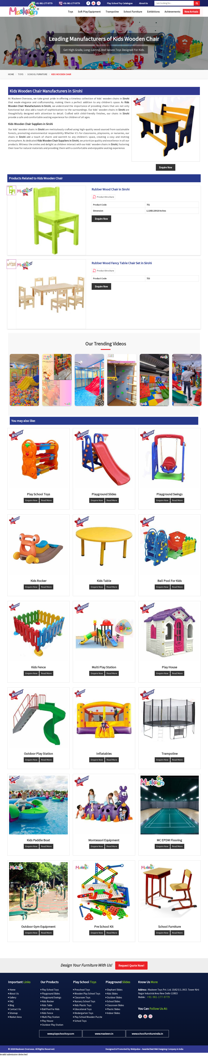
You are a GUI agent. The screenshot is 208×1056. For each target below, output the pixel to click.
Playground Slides (50, 993)
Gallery (12, 997)
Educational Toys (83, 1009)
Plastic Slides (113, 1009)
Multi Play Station (50, 1016)
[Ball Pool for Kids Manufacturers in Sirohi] (169, 545)
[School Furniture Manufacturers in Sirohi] (169, 891)
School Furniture (133, 11)
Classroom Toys (82, 997)
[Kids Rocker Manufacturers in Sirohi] (38, 545)
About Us (143, 3)
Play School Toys (50, 989)
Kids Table (46, 1005)
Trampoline (112, 11)
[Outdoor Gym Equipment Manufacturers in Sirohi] (38, 891)
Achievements (172, 11)
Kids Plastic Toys (82, 1005)
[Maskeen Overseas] (23, 10)
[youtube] (93, 3)
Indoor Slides (113, 1013)
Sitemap (13, 1013)
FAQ (11, 1001)
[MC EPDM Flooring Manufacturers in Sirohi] (169, 805)
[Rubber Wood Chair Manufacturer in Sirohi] (51, 220)
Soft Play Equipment (89, 11)
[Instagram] (24, 380)
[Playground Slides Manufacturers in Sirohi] (104, 459)
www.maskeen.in (104, 1033)
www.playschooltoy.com (60, 1033)
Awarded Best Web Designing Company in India (162, 1049)
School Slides (113, 1001)
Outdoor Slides (114, 997)
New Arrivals (191, 11)
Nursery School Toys (84, 1001)
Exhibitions (153, 11)
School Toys (80, 1020)
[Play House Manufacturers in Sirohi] (169, 632)
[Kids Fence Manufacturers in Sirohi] (38, 632)
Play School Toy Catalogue (120, 3)
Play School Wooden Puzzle (88, 1016)
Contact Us (15, 1009)
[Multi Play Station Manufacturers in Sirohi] (104, 632)
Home (11, 74)
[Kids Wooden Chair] (166, 129)
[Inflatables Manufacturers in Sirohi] (104, 718)
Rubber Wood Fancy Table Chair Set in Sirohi (122, 263)
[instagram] (99, 3)
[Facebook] (88, 3)
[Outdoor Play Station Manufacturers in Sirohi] (38, 718)
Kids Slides (112, 993)
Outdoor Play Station (52, 1024)
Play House (47, 1020)
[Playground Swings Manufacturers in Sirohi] (169, 459)
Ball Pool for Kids (50, 1009)
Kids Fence (47, 1013)
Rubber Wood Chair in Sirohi (111, 189)
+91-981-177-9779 (43, 3)
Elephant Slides (114, 989)
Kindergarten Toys (83, 1013)
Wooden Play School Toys (87, 993)
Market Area (15, 1016)
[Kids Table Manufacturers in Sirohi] (104, 545)
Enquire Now (101, 218)
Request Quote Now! (131, 965)
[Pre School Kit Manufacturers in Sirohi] (104, 891)
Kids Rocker (47, 1001)
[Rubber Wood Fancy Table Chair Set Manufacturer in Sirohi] (51, 294)
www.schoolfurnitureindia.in (147, 1033)
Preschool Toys (82, 989)
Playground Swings (51, 997)
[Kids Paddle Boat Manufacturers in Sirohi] (38, 805)
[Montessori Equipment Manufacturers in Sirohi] (104, 805)
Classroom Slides (115, 1005)
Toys (70, 11)
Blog (11, 1005)
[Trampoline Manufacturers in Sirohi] (169, 718)
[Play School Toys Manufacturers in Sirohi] (38, 459)
